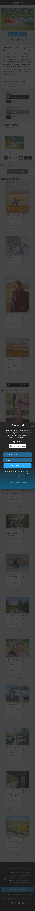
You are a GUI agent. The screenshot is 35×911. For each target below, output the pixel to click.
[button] (17, 446)
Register (10, 483)
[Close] (32, 424)
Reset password (21, 483)
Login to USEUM (18, 466)
